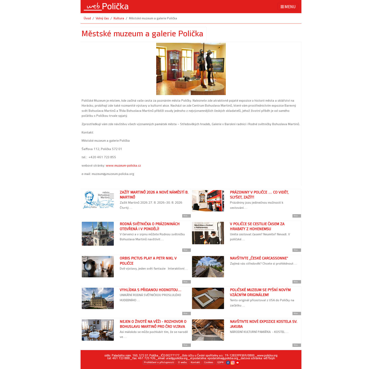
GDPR (220, 362)
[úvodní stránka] (106, 7)
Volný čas (102, 18)
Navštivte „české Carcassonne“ (259, 258)
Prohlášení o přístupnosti (159, 362)
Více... (186, 216)
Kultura (119, 18)
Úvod (87, 18)
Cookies (208, 362)
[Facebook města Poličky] (228, 362)
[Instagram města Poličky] (233, 362)
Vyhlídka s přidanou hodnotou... (151, 290)
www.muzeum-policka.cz (123, 166)
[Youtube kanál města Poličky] (238, 362)
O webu (182, 362)
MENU (290, 6)
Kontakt (195, 362)
